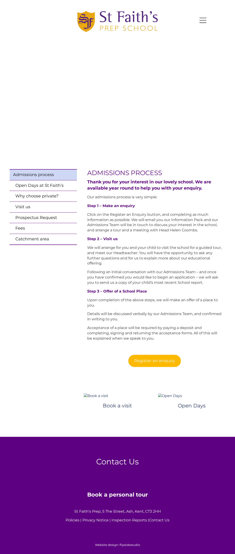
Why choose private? (37, 196)
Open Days (192, 406)
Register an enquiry (154, 360)
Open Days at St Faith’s (39, 185)
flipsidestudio (130, 545)
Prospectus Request (36, 217)
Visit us (22, 206)
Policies (72, 520)
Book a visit (117, 406)
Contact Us (159, 520)
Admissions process (33, 174)
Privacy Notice (95, 520)
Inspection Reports (129, 520)
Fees (20, 228)
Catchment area (32, 238)
